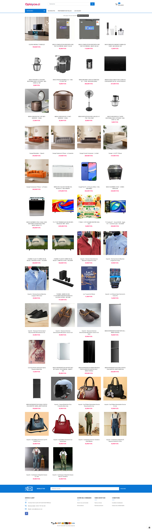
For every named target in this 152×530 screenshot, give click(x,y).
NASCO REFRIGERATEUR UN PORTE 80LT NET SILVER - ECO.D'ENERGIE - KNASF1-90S (63, 369)
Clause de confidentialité (118, 505)
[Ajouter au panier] (33, 25)
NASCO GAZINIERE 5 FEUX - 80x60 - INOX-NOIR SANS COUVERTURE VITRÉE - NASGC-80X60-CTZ (36, 224)
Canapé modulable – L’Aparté (36, 153)
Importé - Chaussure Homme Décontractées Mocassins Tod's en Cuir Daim (89, 332)
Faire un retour (98, 502)
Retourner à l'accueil (83, 15)
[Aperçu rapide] (40, 25)
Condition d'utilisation (117, 502)
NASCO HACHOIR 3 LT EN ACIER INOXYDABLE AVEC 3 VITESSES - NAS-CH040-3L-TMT (36, 81)
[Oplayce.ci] (63, 523)
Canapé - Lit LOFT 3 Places (115, 153)
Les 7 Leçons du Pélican (89, 294)
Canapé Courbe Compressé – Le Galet (89, 153)
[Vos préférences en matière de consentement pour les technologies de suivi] (149, 527)
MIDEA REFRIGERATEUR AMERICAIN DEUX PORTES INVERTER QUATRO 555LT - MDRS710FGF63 (89, 369)
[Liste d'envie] (36, 25)
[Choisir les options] (85, 240)
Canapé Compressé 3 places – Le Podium (36, 187)
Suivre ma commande (82, 502)
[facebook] (26, 513)
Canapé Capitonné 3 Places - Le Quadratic (62, 153)
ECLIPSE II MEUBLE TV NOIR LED (37, 44)
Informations (80, 505)
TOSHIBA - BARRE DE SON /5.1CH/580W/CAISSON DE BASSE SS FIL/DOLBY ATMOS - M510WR (63, 296)
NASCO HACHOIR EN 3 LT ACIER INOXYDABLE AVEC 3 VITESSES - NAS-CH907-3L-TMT (115, 118)
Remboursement (99, 505)
